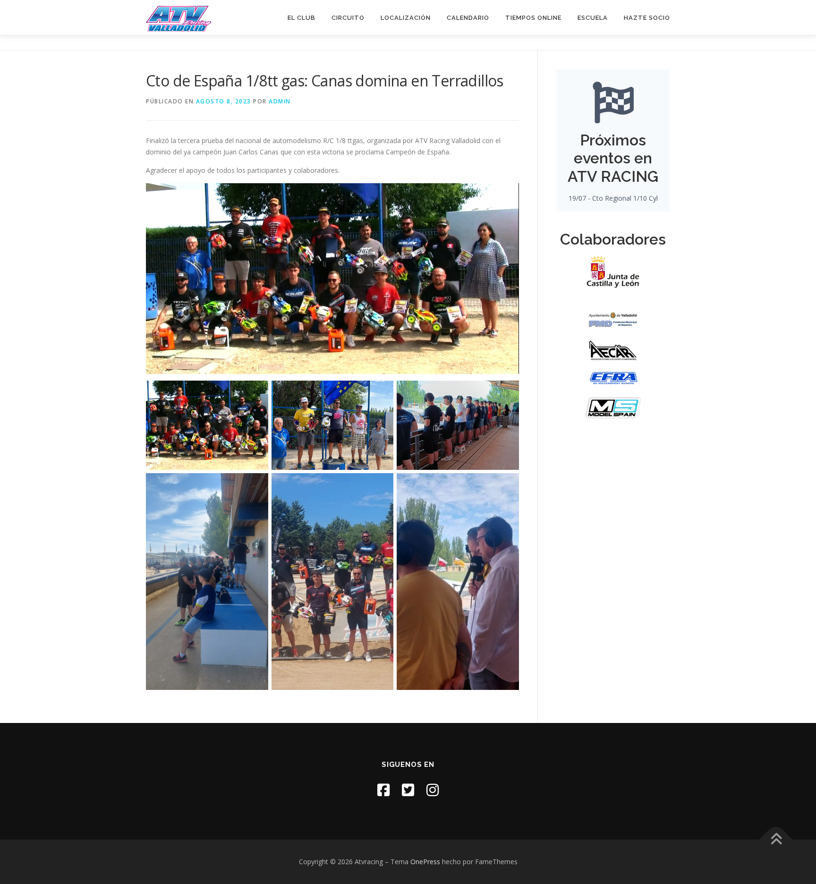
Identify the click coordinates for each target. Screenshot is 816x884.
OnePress (425, 861)
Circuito (348, 17)
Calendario (468, 17)
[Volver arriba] (776, 840)
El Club (301, 17)
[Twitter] (408, 789)
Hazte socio (647, 17)
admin (280, 101)
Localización (406, 17)
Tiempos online (533, 17)
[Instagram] (432, 789)
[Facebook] (383, 789)
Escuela (593, 17)
